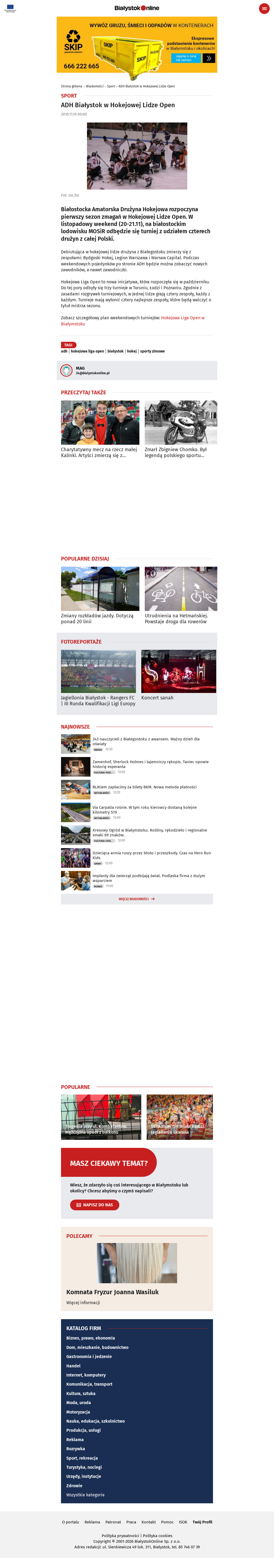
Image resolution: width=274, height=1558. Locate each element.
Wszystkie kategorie (85, 1494)
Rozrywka (75, 1448)
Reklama (75, 1439)
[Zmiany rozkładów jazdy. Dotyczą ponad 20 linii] (100, 589)
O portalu (70, 1522)
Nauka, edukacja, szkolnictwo (95, 1421)
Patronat (113, 1522)
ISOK (183, 1522)
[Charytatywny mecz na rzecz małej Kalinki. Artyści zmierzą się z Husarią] (100, 422)
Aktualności (101, 793)
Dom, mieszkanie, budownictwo (97, 1347)
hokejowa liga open (87, 351)
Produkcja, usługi (83, 1430)
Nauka (98, 749)
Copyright (102, 1541)
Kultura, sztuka (81, 1393)
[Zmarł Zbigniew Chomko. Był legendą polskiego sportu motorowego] (184, 422)
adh (64, 351)
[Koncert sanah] (178, 671)
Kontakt (149, 1522)
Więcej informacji (83, 1302)
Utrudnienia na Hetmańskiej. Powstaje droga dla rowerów (176, 619)
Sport (111, 86)
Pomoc (167, 1522)
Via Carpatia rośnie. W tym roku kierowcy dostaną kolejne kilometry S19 (145, 810)
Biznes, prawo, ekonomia (90, 1338)
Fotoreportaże (81, 641)
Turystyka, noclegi (84, 1467)
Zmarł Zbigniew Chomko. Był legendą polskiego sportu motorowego (176, 452)
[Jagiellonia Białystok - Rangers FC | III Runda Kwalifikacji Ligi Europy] (98, 671)
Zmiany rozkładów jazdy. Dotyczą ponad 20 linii (97, 619)
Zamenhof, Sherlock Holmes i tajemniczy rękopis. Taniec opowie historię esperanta (151, 764)
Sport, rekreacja (82, 1458)
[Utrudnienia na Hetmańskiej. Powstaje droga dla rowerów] (184, 589)
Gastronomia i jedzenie (89, 1356)
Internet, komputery (86, 1375)
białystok (116, 351)
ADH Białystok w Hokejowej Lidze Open (147, 86)
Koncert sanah (157, 698)
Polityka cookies (157, 1535)
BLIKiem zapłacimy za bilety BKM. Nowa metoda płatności (145, 787)
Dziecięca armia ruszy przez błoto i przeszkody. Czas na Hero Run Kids (152, 855)
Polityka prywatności (120, 1535)
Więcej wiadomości (134, 899)
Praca (131, 1522)
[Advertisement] (137, 506)
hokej (132, 351)
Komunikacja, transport (89, 1384)
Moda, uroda (78, 1402)
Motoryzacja (78, 1412)
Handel (73, 1365)
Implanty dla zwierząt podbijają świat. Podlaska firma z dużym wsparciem (149, 878)
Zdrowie (74, 1485)
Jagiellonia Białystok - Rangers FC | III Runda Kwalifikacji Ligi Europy (98, 701)
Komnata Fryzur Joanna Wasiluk (112, 1292)
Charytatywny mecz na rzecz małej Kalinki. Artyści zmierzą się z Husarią (99, 452)
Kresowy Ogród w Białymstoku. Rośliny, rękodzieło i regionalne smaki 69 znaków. (150, 832)
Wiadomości (95, 86)
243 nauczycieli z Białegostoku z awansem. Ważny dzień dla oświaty (146, 741)
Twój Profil (202, 1522)
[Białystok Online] (137, 8)
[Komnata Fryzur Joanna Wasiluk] (137, 1263)
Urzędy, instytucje (83, 1476)
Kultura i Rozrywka (105, 772)
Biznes (98, 886)
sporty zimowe (152, 351)
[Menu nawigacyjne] (264, 8)
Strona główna (71, 86)
